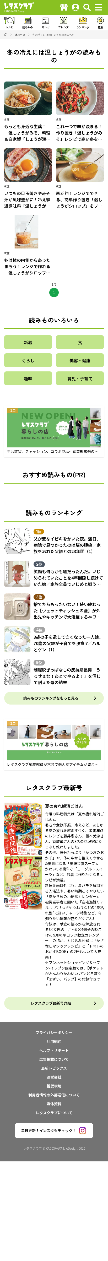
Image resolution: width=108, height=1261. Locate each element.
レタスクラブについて (54, 1112)
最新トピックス (54, 1068)
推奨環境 (54, 1086)
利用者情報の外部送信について (54, 1094)
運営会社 (54, 1077)
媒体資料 (54, 1103)
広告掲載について (54, 1059)
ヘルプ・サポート (54, 1050)
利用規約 (54, 1041)
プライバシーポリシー (54, 1032)
